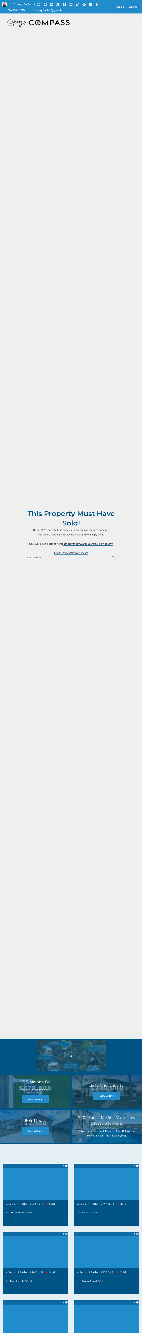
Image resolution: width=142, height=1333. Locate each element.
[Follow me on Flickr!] (90, 4)
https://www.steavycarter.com (71, 552)
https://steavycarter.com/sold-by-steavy (88, 543)
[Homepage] (38, 23)
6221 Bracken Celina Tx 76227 (19, 1212)
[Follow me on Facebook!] (45, 4)
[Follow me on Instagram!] (38, 4)
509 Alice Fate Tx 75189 (87, 1212)
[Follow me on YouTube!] (71, 4)
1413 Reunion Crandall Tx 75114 (91, 1281)
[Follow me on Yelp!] (97, 4)
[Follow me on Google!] (84, 4)
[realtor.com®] (64, 4)
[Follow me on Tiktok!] (77, 4)
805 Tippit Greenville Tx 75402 (19, 1281)
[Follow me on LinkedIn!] (51, 4)
